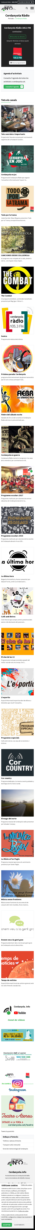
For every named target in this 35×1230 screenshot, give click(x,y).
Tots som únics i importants (13, 134)
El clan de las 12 (8, 657)
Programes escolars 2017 (12, 495)
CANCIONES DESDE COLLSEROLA (15, 255)
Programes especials (10, 738)
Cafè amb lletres (8, 616)
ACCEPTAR (6, 1225)
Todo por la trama (9, 215)
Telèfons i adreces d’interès (12, 1141)
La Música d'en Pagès (10, 859)
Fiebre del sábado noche (11, 414)
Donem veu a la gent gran (12, 940)
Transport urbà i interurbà (11, 1145)
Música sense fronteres (11, 899)
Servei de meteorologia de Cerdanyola (15, 1149)
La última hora (7, 576)
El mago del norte (9, 818)
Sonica (4, 336)
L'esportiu (5, 697)
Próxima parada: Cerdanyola (13, 374)
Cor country (6, 778)
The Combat (6, 295)
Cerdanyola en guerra (10, 455)
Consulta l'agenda (12, 87)
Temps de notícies (9, 980)
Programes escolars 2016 (12, 536)
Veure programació (18, 63)
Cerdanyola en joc (9, 174)
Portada (11, 18)
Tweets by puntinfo (7, 1131)
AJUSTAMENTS (19, 1225)
